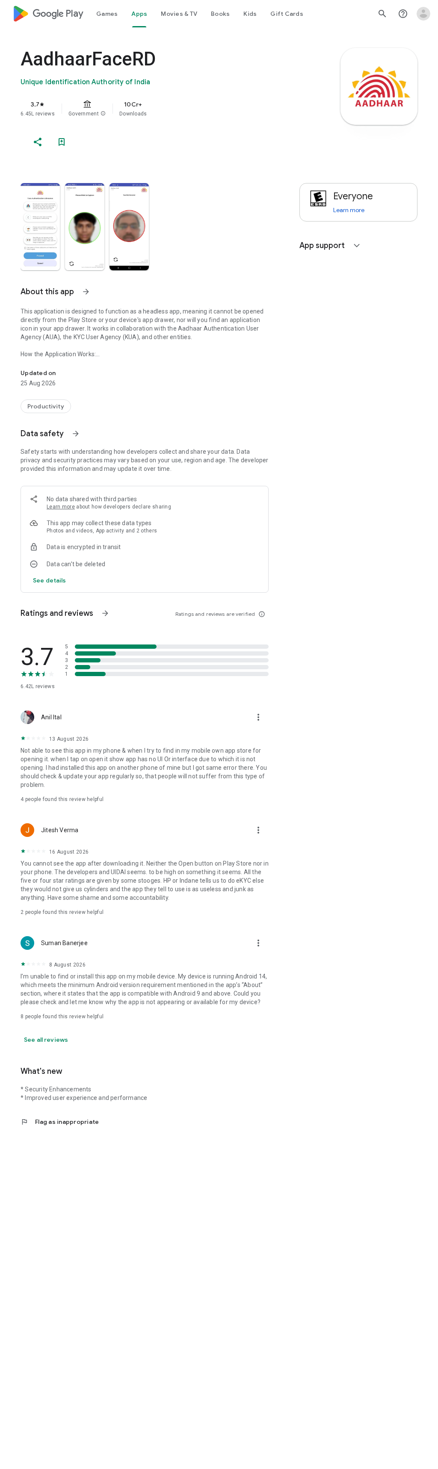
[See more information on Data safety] (75, 433)
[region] (157, 108)
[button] (103, 114)
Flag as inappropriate (60, 1122)
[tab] (106, 13)
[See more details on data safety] (50, 580)
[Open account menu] (423, 13)
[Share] (37, 142)
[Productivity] (46, 406)
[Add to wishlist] (61, 142)
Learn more (61, 507)
